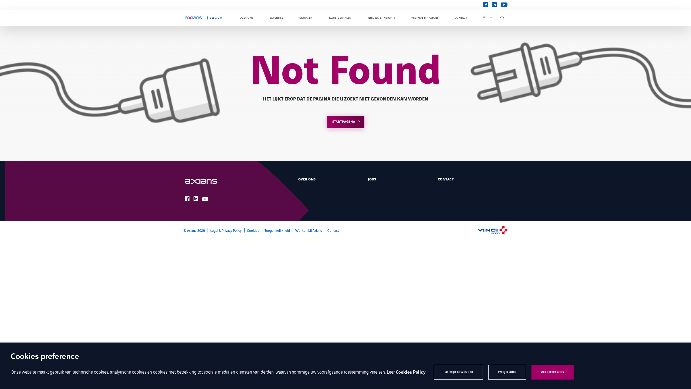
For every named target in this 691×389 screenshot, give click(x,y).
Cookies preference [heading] (45, 357)
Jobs (372, 179)
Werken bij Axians (424, 18)
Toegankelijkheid (277, 230)
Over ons (246, 18)
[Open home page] (193, 18)
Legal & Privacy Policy (226, 230)
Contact (461, 18)
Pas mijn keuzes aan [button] (458, 372)
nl (484, 17)
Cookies (253, 230)
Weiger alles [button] (507, 372)
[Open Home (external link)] (206, 181)
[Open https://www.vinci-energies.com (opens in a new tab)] (492, 230)
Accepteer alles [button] (552, 372)
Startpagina (343, 121)
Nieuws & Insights (381, 18)
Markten (306, 18)
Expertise (276, 18)
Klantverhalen (340, 18)
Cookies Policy (411, 372)
